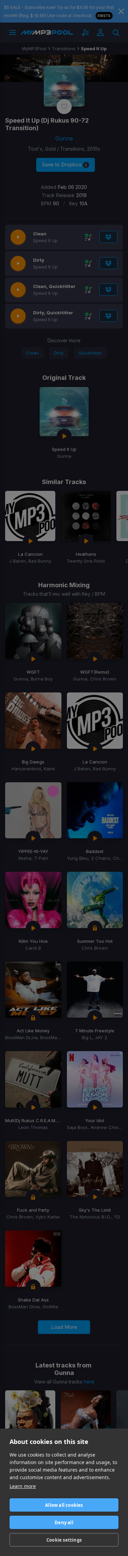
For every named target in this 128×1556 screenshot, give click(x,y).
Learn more (23, 1486)
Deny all (64, 1522)
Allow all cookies (64, 1505)
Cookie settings (64, 1540)
